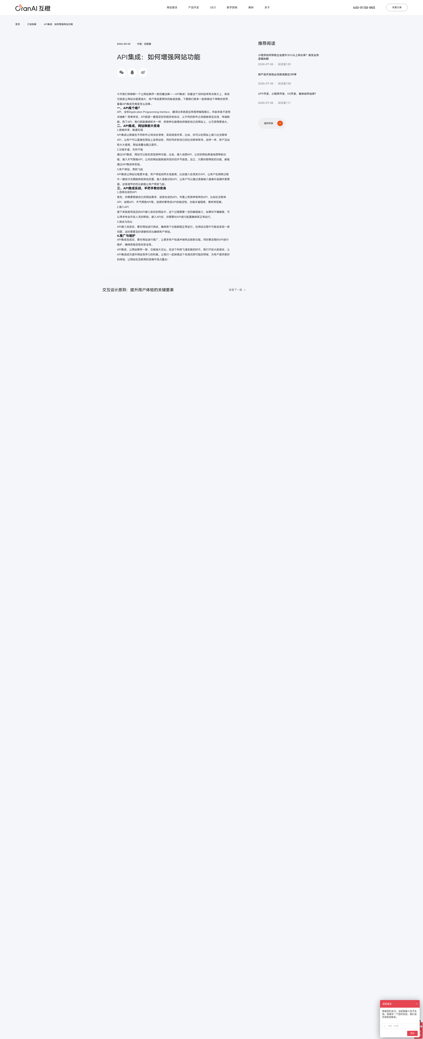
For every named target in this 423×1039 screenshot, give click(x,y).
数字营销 (232, 7)
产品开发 (193, 7)
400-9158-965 (364, 7)
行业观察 (32, 24)
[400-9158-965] (419, 984)
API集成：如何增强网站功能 (58, 24)
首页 (17, 24)
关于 (267, 7)
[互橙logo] (32, 7)
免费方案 (397, 7)
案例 (251, 7)
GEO (213, 7)
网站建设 (172, 7)
